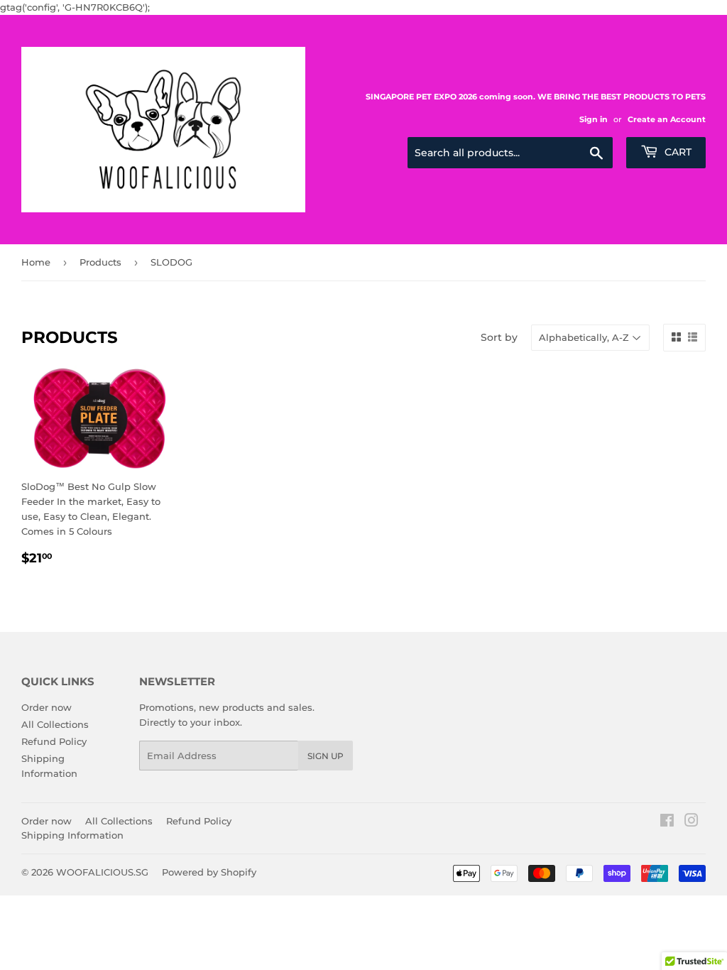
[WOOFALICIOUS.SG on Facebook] (667, 822)
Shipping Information (72, 835)
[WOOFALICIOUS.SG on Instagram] (691, 822)
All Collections (55, 724)
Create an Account (667, 119)
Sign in (593, 119)
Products (100, 262)
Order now (46, 707)
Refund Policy (54, 741)
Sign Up (325, 756)
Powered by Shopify (209, 872)
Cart (677, 152)
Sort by (499, 337)
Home (35, 262)
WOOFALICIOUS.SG (102, 872)
